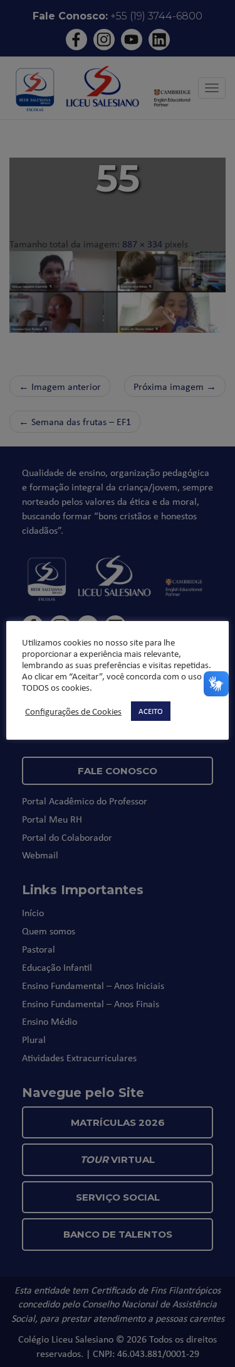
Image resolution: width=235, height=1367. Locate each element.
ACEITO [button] (150, 710)
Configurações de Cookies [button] (73, 711)
